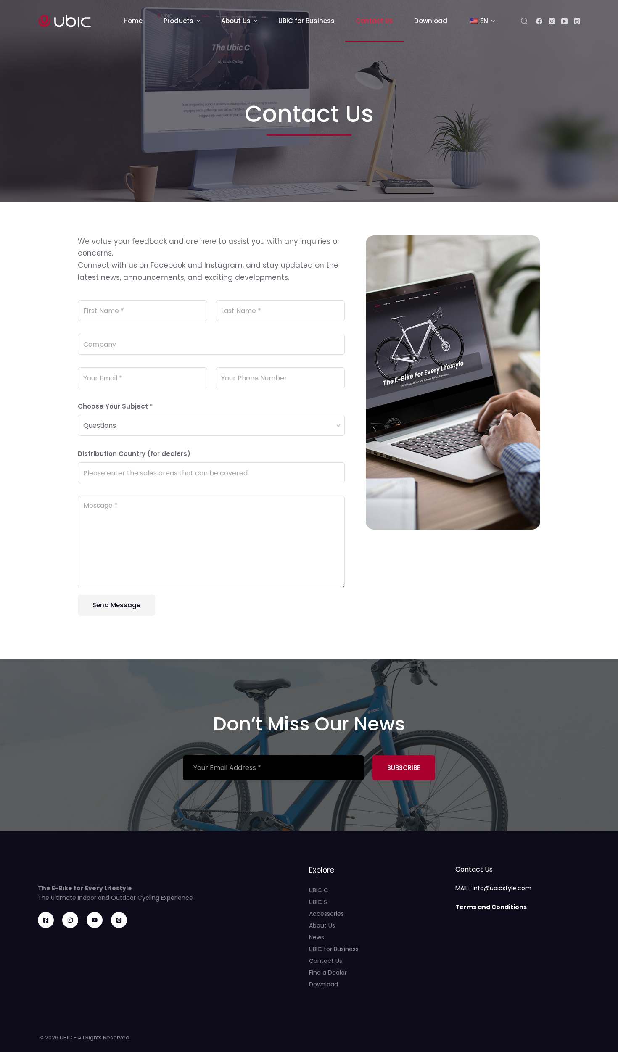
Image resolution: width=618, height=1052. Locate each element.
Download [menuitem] (430, 20)
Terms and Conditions (491, 907)
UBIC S (318, 902)
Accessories (326, 914)
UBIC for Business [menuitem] (306, 20)
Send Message (116, 605)
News (316, 937)
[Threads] (577, 21)
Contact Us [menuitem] (374, 20)
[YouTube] (564, 21)
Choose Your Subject (115, 406)
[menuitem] (481, 21)
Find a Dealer (328, 972)
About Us (322, 925)
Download (323, 984)
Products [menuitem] (178, 20)
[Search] (524, 21)
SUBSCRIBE (403, 767)
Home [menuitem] (133, 20)
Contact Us (325, 961)
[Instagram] (552, 21)
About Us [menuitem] (236, 20)
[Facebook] (539, 21)
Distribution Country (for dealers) (134, 453)
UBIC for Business (334, 949)
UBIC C (318, 890)
